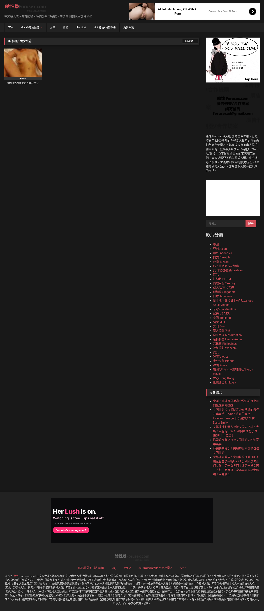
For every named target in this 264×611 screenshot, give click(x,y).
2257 (182, 567)
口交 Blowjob (221, 257)
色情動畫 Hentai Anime (227, 339)
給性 (16, 576)
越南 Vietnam (221, 356)
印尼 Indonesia (222, 253)
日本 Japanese (222, 296)
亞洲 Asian (220, 248)
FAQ (113, 567)
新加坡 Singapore (224, 291)
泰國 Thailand (222, 317)
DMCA (127, 567)
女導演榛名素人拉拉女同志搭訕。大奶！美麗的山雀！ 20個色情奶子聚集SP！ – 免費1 (236, 431)
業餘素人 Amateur (224, 309)
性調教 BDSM (222, 279)
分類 (52, 27)
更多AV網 (128, 27)
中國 (216, 244)
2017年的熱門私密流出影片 (155, 567)
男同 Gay (219, 326)
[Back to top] (253, 600)
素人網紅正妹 (221, 330)
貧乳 (216, 352)
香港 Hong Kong (223, 378)
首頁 (10, 27)
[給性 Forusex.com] (25, 8)
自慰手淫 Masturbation (227, 335)
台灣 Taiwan (221, 261)
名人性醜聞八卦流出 (226, 266)
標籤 (65, 27)
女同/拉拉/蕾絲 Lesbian (228, 270)
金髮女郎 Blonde (223, 360)
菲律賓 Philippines (225, 343)
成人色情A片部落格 (105, 27)
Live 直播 (81, 27)
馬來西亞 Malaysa (224, 382)
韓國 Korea (220, 365)
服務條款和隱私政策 (91, 567)
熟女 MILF (219, 322)
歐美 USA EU (221, 313)
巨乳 (216, 274)
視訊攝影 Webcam (225, 348)
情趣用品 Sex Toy (224, 283)
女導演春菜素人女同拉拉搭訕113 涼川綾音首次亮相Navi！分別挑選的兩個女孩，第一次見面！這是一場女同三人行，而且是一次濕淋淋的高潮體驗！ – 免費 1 (236, 466)
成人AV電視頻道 (30, 27)
